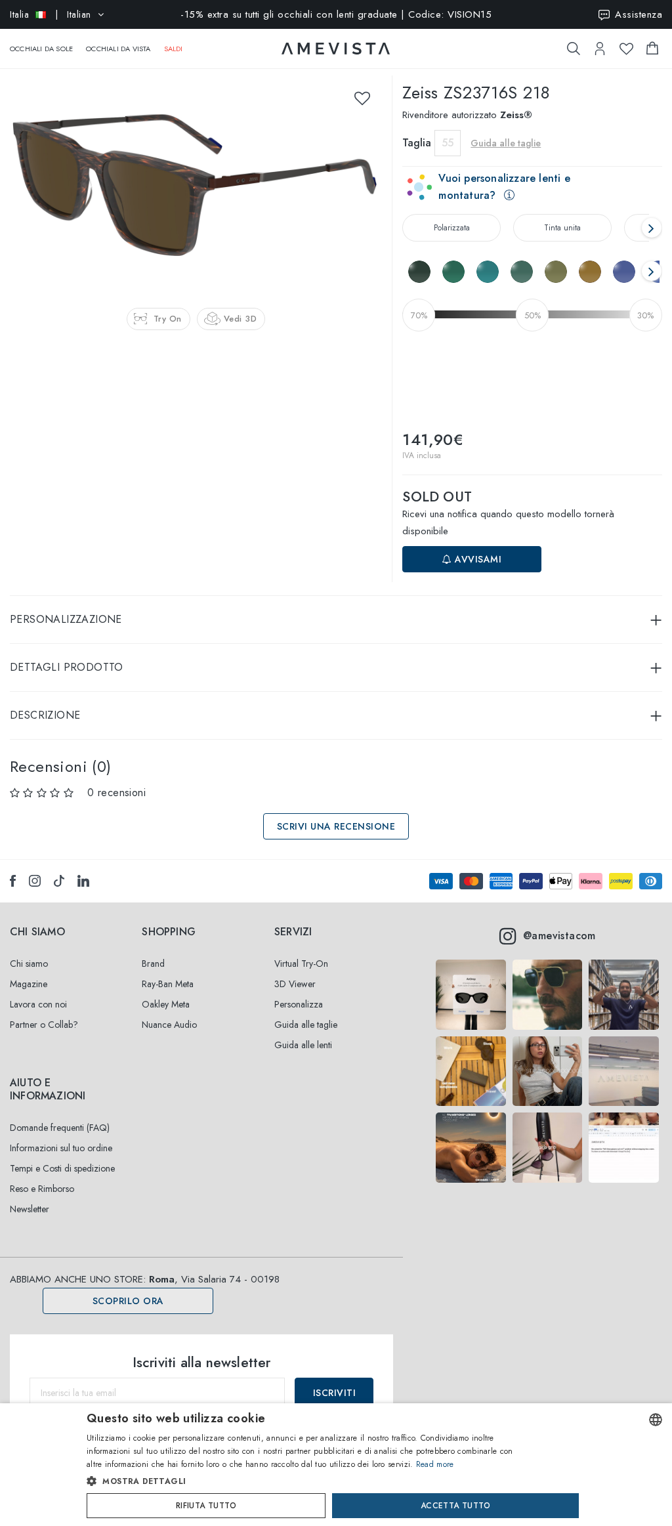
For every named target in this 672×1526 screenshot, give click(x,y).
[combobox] (655, 1419)
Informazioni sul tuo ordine (61, 1148)
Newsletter (29, 1209)
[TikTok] (59, 881)
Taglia (416, 142)
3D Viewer (295, 983)
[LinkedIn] (83, 881)
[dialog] (336, 1464)
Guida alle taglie (305, 1024)
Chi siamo (29, 963)
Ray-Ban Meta (168, 983)
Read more (435, 1464)
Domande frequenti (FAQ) (60, 1127)
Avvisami (477, 559)
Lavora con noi (38, 1004)
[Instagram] (35, 881)
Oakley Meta (166, 1004)
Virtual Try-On (301, 963)
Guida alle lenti (303, 1044)
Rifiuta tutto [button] (206, 1506)
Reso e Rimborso (42, 1188)
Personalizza (298, 1004)
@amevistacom (559, 935)
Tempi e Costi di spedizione (62, 1168)
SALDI (173, 48)
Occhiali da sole (41, 48)
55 (447, 142)
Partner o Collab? (44, 1024)
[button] (308, 1481)
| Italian (50, 14)
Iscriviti (334, 1392)
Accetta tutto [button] (455, 1506)
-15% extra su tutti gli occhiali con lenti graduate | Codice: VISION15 (336, 14)
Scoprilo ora (128, 1300)
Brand (153, 963)
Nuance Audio (169, 1024)
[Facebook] (13, 881)
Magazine (28, 983)
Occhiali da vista (118, 48)
